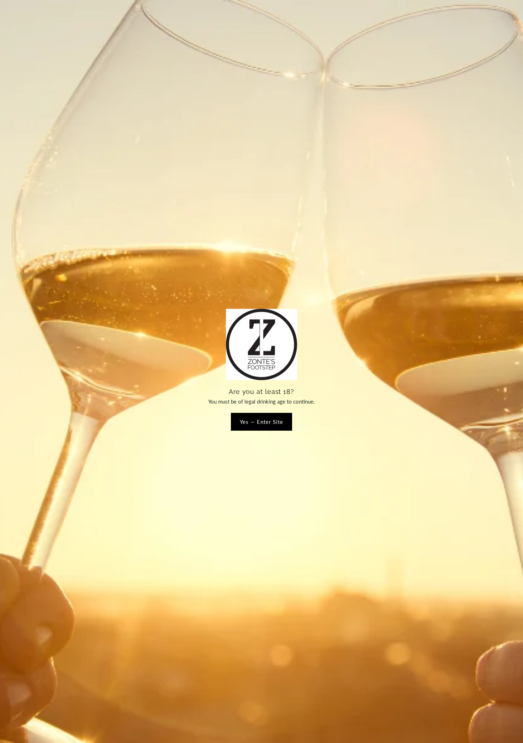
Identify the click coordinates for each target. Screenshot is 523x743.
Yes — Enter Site (261, 422)
